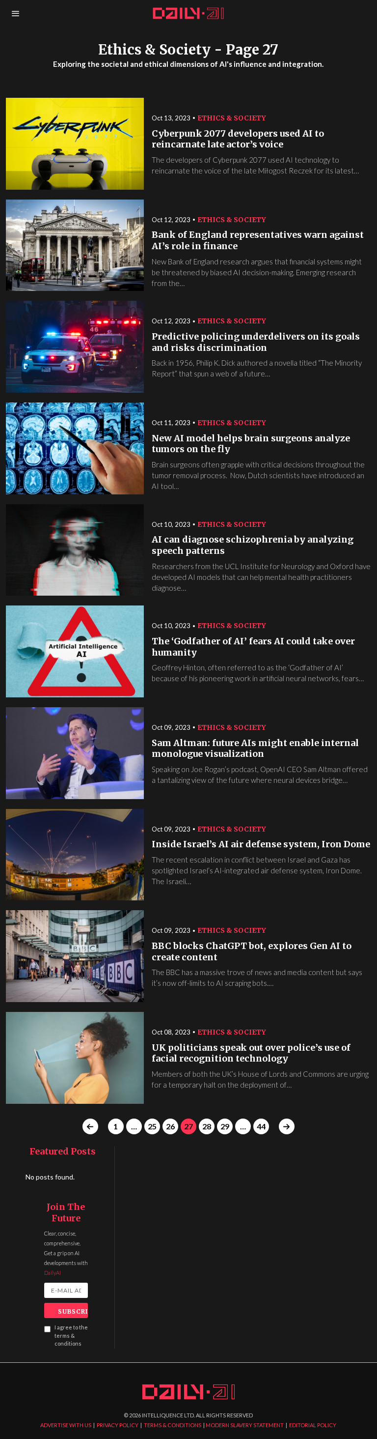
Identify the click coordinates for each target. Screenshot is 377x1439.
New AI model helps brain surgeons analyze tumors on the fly (251, 444)
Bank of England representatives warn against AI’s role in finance (258, 241)
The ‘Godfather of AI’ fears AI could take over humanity (253, 647)
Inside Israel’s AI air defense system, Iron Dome (261, 844)
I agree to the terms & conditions (71, 1335)
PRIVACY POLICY (117, 1425)
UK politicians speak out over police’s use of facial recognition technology (251, 1053)
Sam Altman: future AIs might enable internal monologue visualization (255, 749)
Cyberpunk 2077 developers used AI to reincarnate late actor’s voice (238, 139)
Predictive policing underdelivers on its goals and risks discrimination (256, 342)
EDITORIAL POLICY (312, 1425)
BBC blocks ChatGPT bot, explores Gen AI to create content (251, 952)
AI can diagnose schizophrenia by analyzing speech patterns (252, 545)
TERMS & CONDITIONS (172, 1425)
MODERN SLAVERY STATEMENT (245, 1425)
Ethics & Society (231, 118)
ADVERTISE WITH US (65, 1425)
